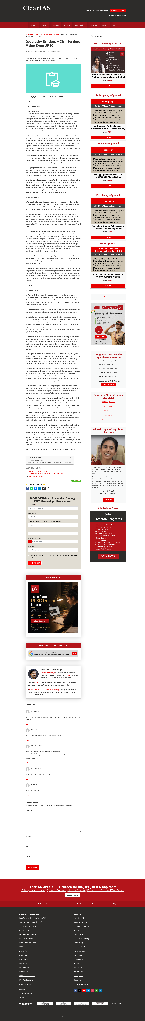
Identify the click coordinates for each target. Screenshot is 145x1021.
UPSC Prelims (23, 959)
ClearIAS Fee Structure (81, 926)
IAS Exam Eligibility (25, 930)
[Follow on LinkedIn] (100, 990)
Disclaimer (77, 980)
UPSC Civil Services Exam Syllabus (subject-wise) (45, 34)
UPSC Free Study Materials (28, 934)
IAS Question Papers (36, 476)
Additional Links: (38, 460)
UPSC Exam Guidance (26, 939)
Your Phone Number (35, 538)
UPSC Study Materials (108, 402)
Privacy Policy (78, 976)
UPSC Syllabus (24, 947)
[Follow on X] (79, 990)
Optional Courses (56, 890)
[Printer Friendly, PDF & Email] (76, 481)
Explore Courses (72, 895)
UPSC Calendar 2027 (26, 984)
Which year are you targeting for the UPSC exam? (44, 521)
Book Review (78, 955)
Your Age (31, 530)
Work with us (78, 968)
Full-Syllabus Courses (33, 890)
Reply (27, 724)
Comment (29, 810)
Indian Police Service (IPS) (27, 926)
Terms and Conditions (81, 984)
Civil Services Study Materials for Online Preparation (46, 473)
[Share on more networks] (44, 488)
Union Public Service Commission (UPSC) (32, 918)
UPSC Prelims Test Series (27, 943)
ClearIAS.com (69, 1016)
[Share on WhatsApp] (31, 488)
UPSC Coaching (108, 406)
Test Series (117, 890)
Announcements (79, 951)
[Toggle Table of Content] (70, 457)
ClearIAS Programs (80, 922)
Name (28, 836)
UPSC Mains (23, 963)
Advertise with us (79, 972)
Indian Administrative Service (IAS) (30, 922)
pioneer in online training (51, 690)
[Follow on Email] (96, 990)
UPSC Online (23, 951)
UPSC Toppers (23, 972)
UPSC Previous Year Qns (27, 976)
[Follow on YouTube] (84, 990)
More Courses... (108, 297)
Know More (108, 499)
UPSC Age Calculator (26, 980)
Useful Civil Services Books (38, 471)
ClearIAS (37, 8)
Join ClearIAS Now (108, 384)
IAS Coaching (78, 930)
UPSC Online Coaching (81, 939)
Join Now (114, 10)
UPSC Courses (108, 415)
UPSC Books (23, 955)
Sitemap (76, 963)
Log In (123, 10)
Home (27, 34)
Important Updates (80, 947)
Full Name (31, 505)
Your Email (31, 546)
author (36, 682)
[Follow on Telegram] (88, 990)
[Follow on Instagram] (92, 990)
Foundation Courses (98, 890)
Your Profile (32, 513)
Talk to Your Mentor (25, 993)
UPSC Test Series (108, 411)
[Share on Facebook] (27, 488)
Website (28, 856)
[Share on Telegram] (39, 488)
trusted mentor (34, 690)
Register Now (35, 563)
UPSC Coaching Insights (108, 420)
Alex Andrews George (48, 673)
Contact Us (22, 997)
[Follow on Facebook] (75, 990)
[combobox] (30, 541)
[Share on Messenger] (35, 488)
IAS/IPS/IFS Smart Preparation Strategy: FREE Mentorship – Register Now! (50, 462)
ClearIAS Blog (78, 943)
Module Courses (77, 890)
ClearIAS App (78, 959)
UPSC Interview (24, 968)
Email (28, 846)
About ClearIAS (79, 918)
